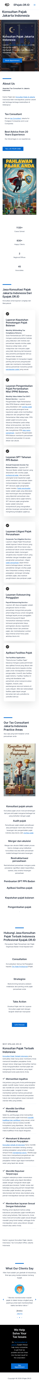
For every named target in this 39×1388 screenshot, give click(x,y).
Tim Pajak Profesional (20, 967)
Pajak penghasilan (24, 488)
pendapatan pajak (13, 369)
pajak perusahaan (12, 563)
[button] (13, 149)
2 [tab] (19, 1318)
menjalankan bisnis (20, 1153)
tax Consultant (15, 118)
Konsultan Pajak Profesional (19, 45)
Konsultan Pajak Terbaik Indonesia (15, 1056)
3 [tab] (22, 1318)
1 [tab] (17, 1318)
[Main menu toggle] (34, 5)
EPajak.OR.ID (22, 4)
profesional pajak (12, 475)
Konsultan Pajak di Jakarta (25, 97)
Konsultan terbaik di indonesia (14, 1145)
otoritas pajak (27, 407)
